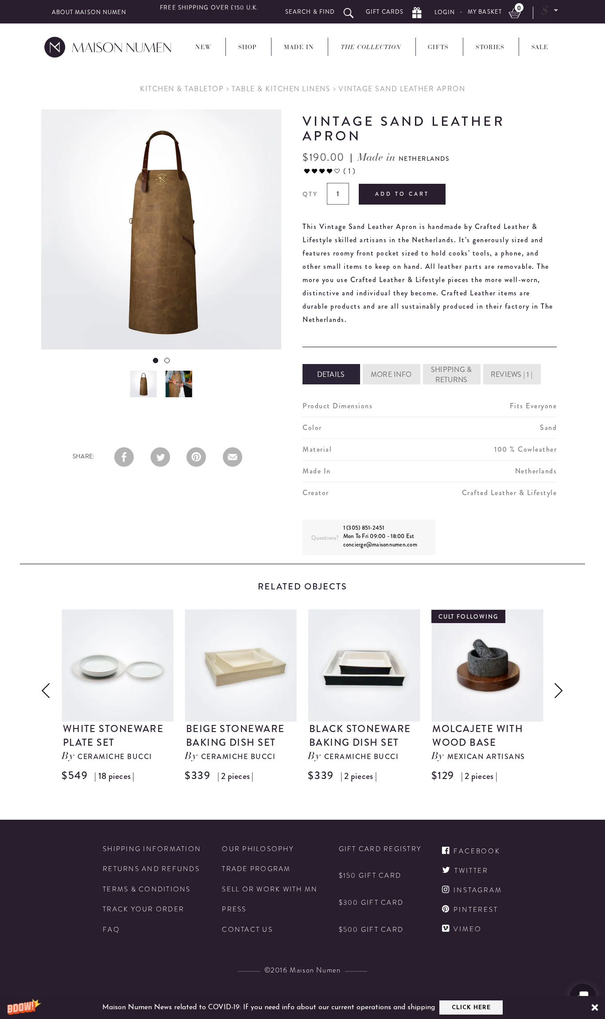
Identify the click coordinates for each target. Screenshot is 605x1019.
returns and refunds (151, 869)
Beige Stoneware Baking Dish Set (235, 735)
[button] (302, 1007)
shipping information (152, 849)
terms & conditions (147, 889)
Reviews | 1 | (511, 374)
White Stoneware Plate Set (113, 735)
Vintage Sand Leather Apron (401, 89)
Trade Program (256, 869)
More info (391, 374)
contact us (247, 929)
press (234, 909)
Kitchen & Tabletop (182, 89)
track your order (143, 909)
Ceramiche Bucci (115, 757)
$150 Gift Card (370, 875)
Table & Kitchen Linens (281, 89)
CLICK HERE (471, 1008)
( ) (349, 171)
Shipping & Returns (451, 374)
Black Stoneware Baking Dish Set (360, 735)
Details (331, 374)
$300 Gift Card (371, 902)
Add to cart (402, 194)
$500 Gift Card (371, 929)
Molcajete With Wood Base (477, 735)
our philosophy (258, 849)
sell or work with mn (270, 889)
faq (111, 929)
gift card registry (380, 849)
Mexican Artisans (486, 757)
